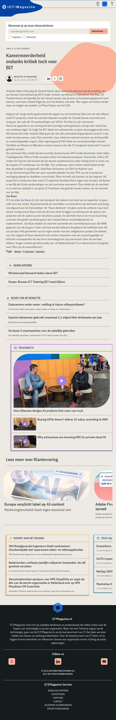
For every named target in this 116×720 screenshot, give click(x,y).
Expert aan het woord (29, 538)
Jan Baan (25, 200)
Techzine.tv (26, 347)
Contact (58, 701)
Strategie (40, 251)
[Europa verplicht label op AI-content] (45, 486)
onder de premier (86, 153)
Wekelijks (31, 37)
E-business (28, 251)
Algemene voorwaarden (58, 704)
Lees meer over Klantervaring (32, 459)
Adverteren (58, 694)
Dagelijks (16, 37)
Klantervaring (22, 48)
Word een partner (58, 690)
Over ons (58, 697)
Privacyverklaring (58, 708)
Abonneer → (99, 31)
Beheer (17, 251)
